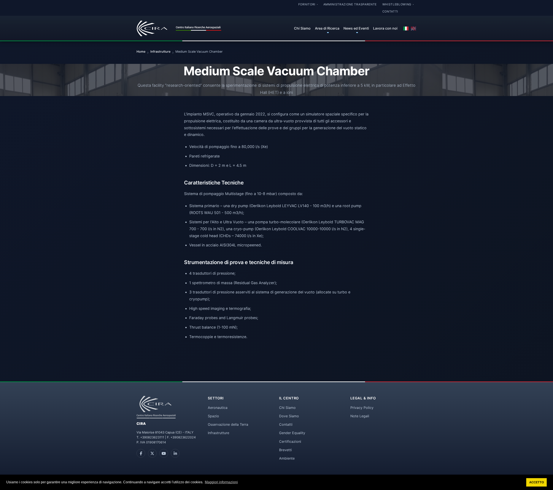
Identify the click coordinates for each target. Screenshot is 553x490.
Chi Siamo (302, 28)
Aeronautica (217, 407)
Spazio (213, 416)
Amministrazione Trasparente (350, 4)
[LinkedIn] (175, 453)
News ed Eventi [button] (356, 28)
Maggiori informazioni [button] (221, 482)
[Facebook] (141, 453)
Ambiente (287, 458)
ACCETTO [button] (536, 482)
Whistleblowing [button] (397, 4)
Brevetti (285, 450)
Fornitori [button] (307, 4)
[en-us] (413, 28)
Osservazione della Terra (228, 424)
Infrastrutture (218, 433)
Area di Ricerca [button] (327, 28)
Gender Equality (292, 433)
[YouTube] (163, 453)
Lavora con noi (385, 28)
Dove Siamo (289, 416)
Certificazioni (290, 441)
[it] (405, 28)
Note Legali (359, 416)
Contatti (390, 11)
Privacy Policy (361, 407)
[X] (152, 453)
